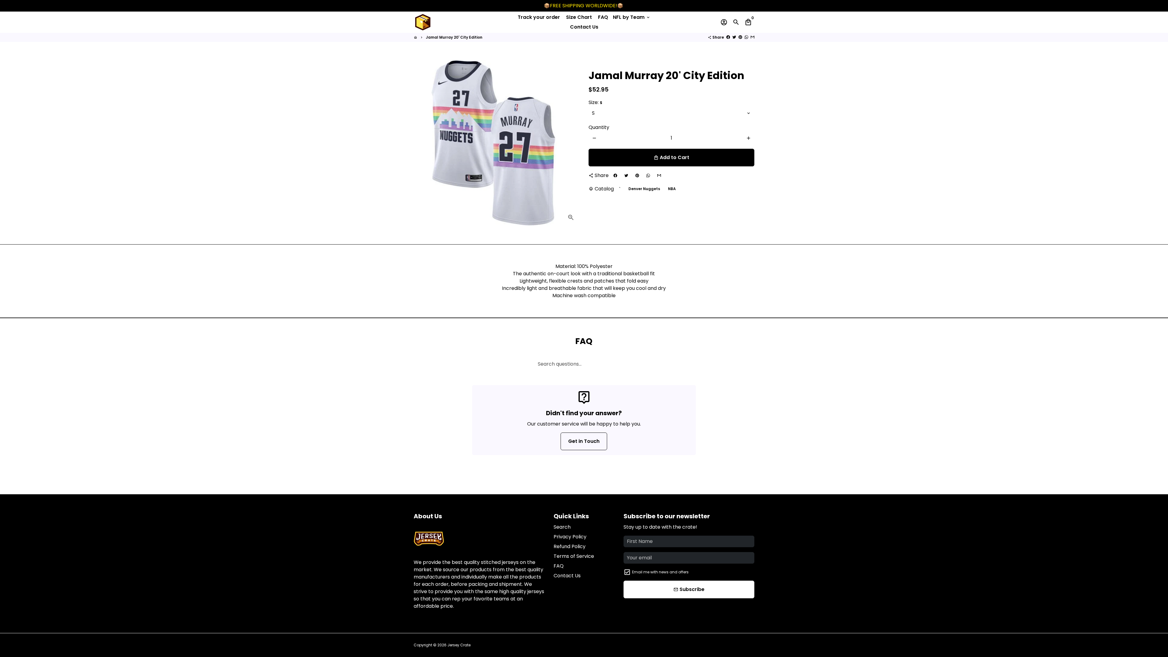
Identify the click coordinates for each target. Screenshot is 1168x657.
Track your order (539, 17)
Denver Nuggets (644, 188)
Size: (595, 102)
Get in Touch (584, 441)
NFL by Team (632, 17)
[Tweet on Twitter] (734, 37)
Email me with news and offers (660, 572)
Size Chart (579, 17)
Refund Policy (570, 546)
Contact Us (584, 26)
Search (562, 526)
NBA (672, 188)
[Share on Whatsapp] (746, 37)
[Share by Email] (752, 37)
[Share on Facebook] (728, 37)
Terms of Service (574, 556)
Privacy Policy (570, 536)
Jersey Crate (459, 645)
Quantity (599, 127)
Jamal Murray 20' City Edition (454, 37)
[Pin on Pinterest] (740, 37)
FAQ (603, 17)
